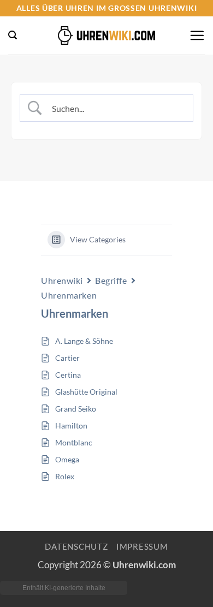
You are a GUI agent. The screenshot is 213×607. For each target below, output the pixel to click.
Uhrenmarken (69, 295)
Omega (67, 459)
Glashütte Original (86, 391)
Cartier (67, 357)
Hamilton (71, 425)
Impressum (142, 546)
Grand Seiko (75, 408)
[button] (12, 35)
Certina (68, 374)
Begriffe (111, 280)
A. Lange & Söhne (84, 341)
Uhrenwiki (62, 280)
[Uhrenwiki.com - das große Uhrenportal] (106, 35)
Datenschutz (76, 546)
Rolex (64, 476)
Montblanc (73, 442)
